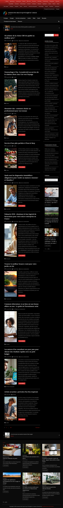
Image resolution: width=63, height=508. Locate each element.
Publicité (16, 6)
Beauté (23, 1)
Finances (57, 1)
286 (48, 248)
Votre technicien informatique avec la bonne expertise (51, 163)
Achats (7, 1)
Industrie (17, 3)
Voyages (57, 9)
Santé (21, 6)
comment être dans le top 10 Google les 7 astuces (22, 12)
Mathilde (47, 168)
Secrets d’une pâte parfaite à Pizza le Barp (19, 143)
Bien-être (29, 1)
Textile (46, 6)
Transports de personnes (49, 9)
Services (25, 6)
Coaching (39, 1)
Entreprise (52, 1)
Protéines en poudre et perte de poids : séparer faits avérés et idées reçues (51, 460)
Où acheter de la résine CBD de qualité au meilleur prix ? (23, 26)
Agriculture (12, 1)
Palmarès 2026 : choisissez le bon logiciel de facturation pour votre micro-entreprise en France (20, 216)
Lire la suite (6, 465)
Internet (29, 3)
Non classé (6, 6)
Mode (58, 3)
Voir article (47, 204)
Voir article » (22, 64)
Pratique (11, 6)
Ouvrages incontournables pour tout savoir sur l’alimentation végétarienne (30, 488)
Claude (46, 153)
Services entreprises (33, 6)
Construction (45, 1)
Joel (14, 309)
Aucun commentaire (25, 40)
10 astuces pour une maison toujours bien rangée (22, 434)
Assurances (18, 1)
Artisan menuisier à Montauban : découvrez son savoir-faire (51, 129)
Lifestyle (39, 3)
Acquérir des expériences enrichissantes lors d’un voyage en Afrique (11, 481)
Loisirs (49, 3)
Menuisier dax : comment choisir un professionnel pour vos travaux (52, 59)
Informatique (23, 3)
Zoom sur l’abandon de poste (10, 458)
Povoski (14, 77)
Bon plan (34, 1)
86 (11, 427)
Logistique (45, 3)
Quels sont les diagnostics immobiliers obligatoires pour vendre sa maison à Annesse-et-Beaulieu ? (21, 177)
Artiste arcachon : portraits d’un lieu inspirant (21, 392)
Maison (54, 3)
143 (6, 502)
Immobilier (11, 3)
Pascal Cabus (15, 40)
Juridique (34, 3)
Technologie (41, 6)
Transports (57, 6)
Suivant (37, 427)
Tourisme (51, 6)
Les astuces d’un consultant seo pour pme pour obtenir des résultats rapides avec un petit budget (21, 351)
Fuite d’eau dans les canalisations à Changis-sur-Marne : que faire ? (51, 200)
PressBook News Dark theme (48, 506)
